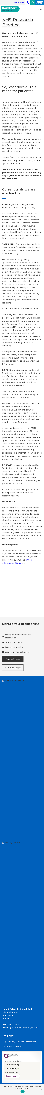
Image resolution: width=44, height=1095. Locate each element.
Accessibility (31, 1042)
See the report (11, 1076)
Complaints (8, 1046)
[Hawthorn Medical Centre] (10, 9)
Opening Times (18, 2)
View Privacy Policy (22, 1088)
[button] (12, 659)
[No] (41, 1089)
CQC (5, 1042)
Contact (18, 1046)
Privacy (11, 1042)
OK (23, 1092)
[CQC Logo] (11, 1058)
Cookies (20, 1042)
